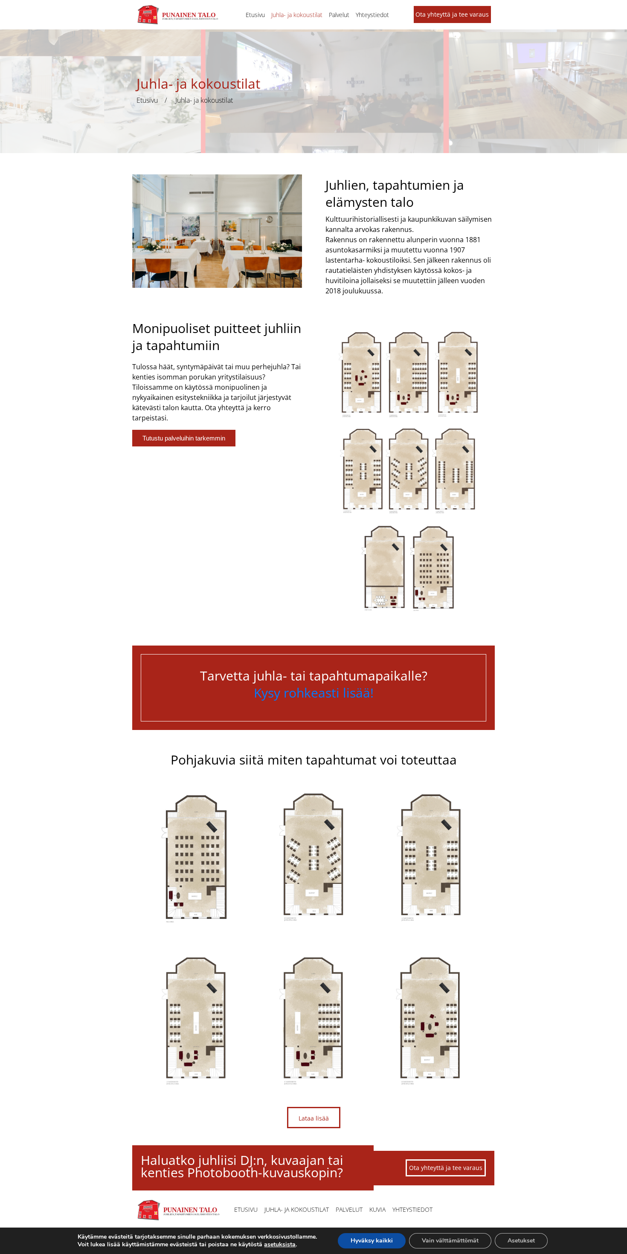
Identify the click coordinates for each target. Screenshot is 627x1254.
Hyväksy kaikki (372, 1241)
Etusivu (255, 14)
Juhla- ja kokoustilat (296, 14)
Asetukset (521, 1241)
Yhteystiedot (372, 14)
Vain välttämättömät (450, 1241)
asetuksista (280, 1244)
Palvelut (339, 14)
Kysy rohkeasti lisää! (314, 692)
